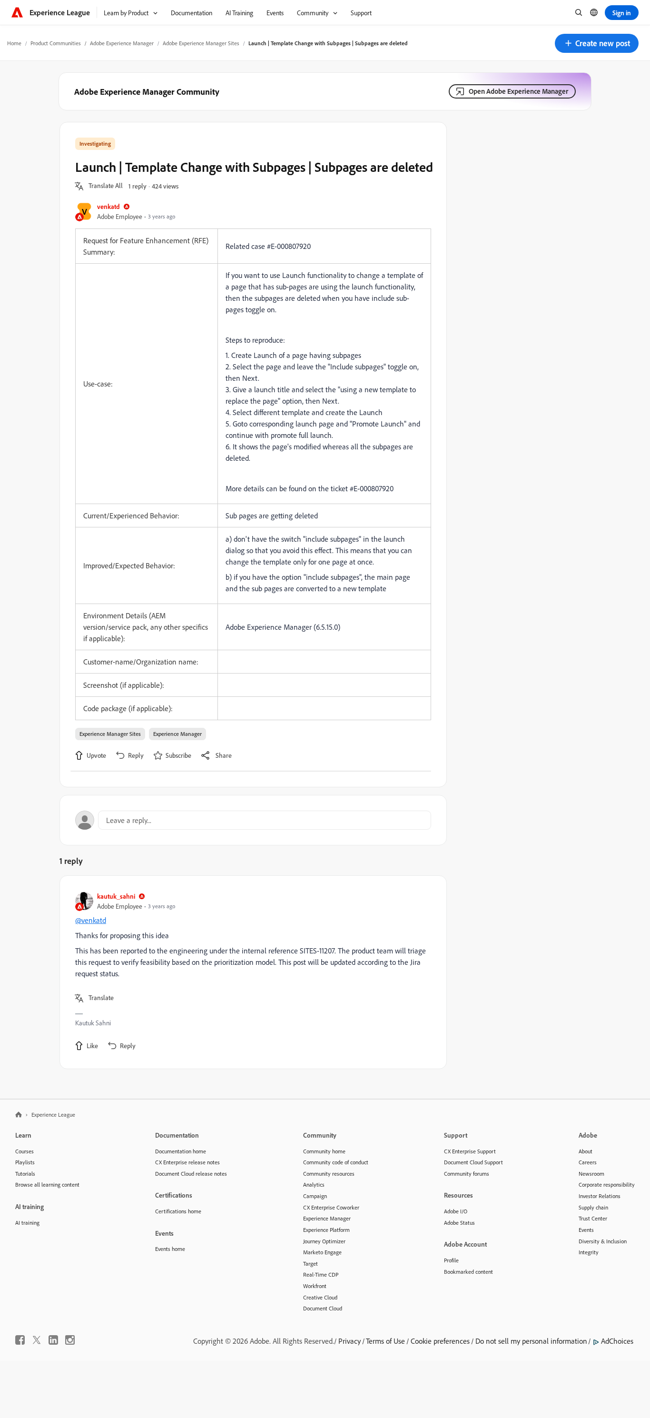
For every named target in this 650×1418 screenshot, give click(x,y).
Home (14, 43)
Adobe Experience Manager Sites (201, 43)
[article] (250, 972)
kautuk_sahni (116, 896)
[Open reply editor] (253, 820)
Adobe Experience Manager (122, 43)
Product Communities (55, 43)
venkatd (108, 206)
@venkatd (90, 920)
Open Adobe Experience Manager (518, 91)
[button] (597, 43)
